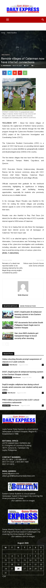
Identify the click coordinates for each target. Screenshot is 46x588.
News (4, 393)
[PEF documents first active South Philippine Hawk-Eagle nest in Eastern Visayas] (7, 325)
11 (12, 560)
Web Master (7, 65)
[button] (43, 20)
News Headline (12, 33)
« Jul (4, 576)
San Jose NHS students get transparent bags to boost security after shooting (26, 335)
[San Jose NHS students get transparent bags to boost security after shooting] (7, 336)
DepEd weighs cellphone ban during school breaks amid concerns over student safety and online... (22, 387)
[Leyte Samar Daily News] (23, 8)
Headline (5, 365)
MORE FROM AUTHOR (28, 306)
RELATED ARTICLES (11, 306)
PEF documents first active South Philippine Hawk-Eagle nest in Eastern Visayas (29, 325)
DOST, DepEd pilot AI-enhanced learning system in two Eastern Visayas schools (28, 314)
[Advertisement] (23, 26)
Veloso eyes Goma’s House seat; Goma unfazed (33, 264)
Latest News (6, 405)
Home (3, 33)
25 (12, 568)
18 (12, 564)
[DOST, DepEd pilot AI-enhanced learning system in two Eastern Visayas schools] (7, 314)
